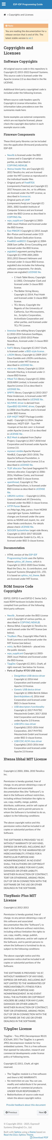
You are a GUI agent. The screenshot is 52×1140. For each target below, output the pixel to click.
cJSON (10, 355)
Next (41, 1112)
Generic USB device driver (27, 689)
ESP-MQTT (13, 417)
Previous (12, 1112)
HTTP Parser (14, 506)
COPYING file (14, 217)
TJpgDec (11, 664)
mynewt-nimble (15, 451)
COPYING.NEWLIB (17, 165)
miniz (10, 646)
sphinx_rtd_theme (30, 575)
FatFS (10, 348)
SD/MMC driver (15, 403)
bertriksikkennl (23, 696)
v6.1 (30, 38)
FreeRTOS (29, 183)
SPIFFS (10, 393)
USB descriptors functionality (29, 707)
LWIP (27, 200)
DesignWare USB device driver (29, 676)
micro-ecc (12, 368)
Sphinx (17, 1132)
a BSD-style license (35, 351)
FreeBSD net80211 (16, 241)
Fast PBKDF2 (14, 231)
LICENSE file (34, 272)
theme (32, 1132)
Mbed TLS (12, 379)
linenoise (11, 331)
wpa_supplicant (15, 220)
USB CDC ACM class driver (28, 741)
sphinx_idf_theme (23, 562)
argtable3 (12, 251)
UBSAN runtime (15, 496)
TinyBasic (12, 636)
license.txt (25, 196)
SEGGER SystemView (18, 530)
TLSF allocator (14, 468)
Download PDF (40, 1137)
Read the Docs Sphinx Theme (18, 1135)
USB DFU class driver (25, 724)
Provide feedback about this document (26, 1105)
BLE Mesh (12, 437)
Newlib (11, 155)
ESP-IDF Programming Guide (28, 4)
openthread (13, 482)
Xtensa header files (16, 169)
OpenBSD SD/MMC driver (20, 406)
